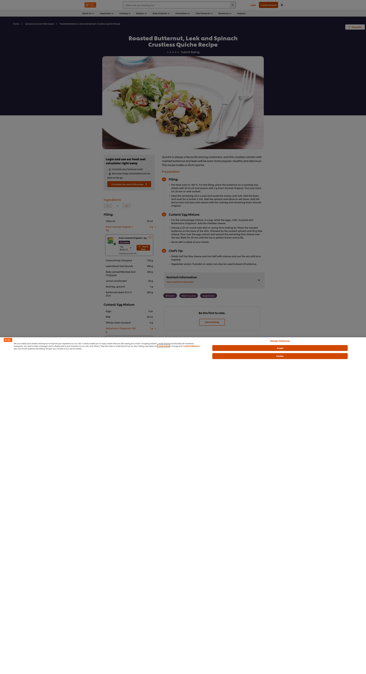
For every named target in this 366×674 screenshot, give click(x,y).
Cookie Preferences (191, 346)
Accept (280, 348)
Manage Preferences (280, 340)
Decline (280, 356)
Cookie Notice (163, 346)
